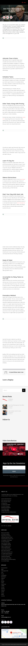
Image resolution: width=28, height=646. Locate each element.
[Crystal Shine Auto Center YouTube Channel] (8, 622)
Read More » (10, 400)
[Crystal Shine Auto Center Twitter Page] (5, 622)
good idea (23, 179)
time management (21, 202)
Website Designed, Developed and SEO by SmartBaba (18, 644)
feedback (10, 399)
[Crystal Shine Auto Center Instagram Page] (11, 622)
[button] (4, 17)
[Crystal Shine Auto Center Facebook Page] (2, 622)
